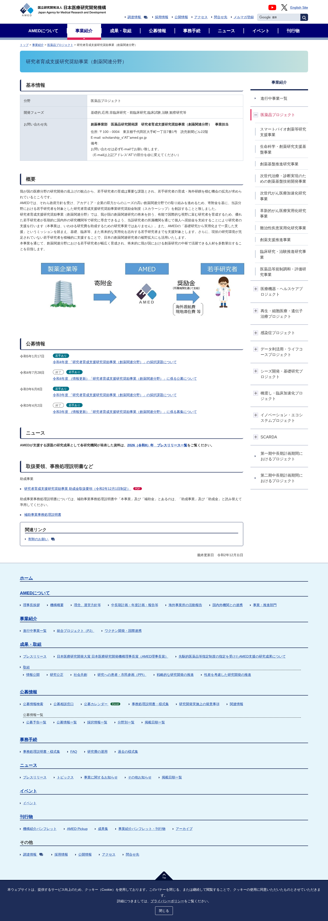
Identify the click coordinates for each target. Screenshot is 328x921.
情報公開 (33, 675)
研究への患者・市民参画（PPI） (121, 675)
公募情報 (28, 692)
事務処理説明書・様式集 (150, 704)
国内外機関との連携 (228, 605)
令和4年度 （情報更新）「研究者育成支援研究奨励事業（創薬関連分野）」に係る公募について (125, 378)
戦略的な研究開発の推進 (175, 675)
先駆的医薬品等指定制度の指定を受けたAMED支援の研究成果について (232, 656)
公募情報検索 (33, 704)
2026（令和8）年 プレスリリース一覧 (157, 445)
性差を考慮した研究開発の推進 (227, 675)
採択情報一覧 (97, 722)
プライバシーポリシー (167, 901)
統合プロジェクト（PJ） (75, 631)
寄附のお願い (38, 539)
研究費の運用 (97, 751)
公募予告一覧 (36, 722)
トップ (24, 45)
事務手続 (28, 739)
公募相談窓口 (64, 704)
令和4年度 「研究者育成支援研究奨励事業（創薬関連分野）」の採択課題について (115, 362)
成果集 (103, 829)
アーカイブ (184, 829)
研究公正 (56, 675)
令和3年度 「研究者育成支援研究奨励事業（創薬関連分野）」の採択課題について (115, 395)
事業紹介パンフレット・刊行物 (141, 829)
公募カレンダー (101, 704)
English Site (299, 7)
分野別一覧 (126, 722)
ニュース (28, 765)
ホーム (26, 578)
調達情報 (134, 17)
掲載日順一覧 (155, 722)
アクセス (201, 17)
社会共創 (80, 675)
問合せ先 (220, 17)
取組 (26, 667)
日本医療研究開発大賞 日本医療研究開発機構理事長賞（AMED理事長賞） (112, 656)
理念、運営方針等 (87, 605)
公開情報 (181, 17)
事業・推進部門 (265, 605)
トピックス (65, 777)
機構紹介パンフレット (40, 829)
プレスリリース (35, 656)
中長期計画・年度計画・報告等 (134, 605)
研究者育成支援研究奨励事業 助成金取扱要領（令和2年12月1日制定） (82, 489)
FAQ (73, 751)
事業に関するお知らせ (101, 777)
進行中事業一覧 (35, 631)
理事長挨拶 (31, 605)
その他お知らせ (140, 777)
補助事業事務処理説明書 (42, 515)
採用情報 (161, 17)
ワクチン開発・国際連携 (123, 631)
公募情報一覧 (67, 722)
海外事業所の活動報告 (185, 605)
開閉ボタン (256, 114)
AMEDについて (35, 593)
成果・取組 (31, 644)
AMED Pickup (77, 829)
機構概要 (57, 605)
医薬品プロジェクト (60, 45)
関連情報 (236, 704)
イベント (28, 791)
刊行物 (26, 816)
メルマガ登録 (244, 17)
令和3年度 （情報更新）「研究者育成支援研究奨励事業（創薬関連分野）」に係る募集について (125, 412)
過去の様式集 (128, 751)
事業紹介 (38, 45)
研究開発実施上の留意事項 (199, 704)
